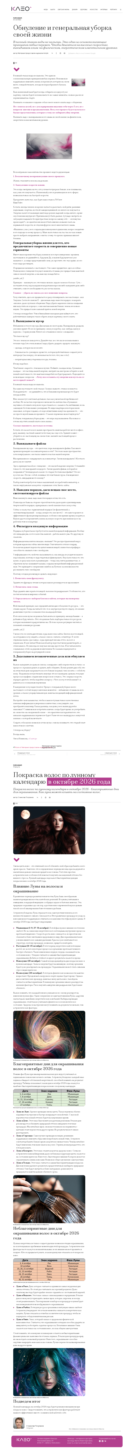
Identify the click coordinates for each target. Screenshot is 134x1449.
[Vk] (105, 1441)
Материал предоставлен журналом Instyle (52, 747)
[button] (52, 53)
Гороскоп (17, 18)
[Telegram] (100, 1441)
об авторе (32, 738)
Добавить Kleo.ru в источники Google (81, 53)
